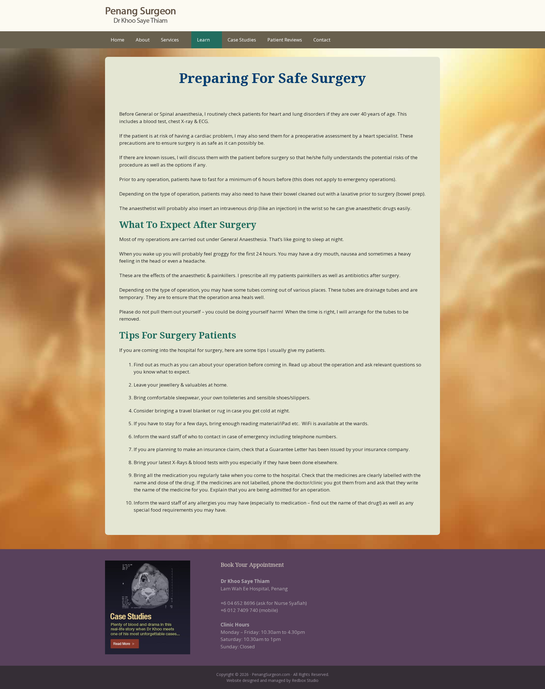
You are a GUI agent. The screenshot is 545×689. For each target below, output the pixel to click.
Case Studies (242, 39)
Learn (203, 39)
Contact (321, 39)
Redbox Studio (305, 680)
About (143, 39)
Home (117, 39)
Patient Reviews (284, 39)
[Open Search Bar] (431, 39)
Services (170, 39)
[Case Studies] (157, 607)
